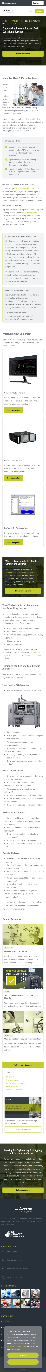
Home (4, 21)
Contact (39, 11)
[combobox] (38, 3)
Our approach (12, 1079)
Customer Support (14, 1277)
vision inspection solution (25, 188)
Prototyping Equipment (16, 1083)
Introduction (11, 1076)
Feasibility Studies (13, 1086)
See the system (13, 410)
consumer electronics (33, 655)
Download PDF (24, 1129)
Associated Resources (15, 1089)
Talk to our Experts (23, 1064)
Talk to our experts (23, 53)
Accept (23, 1355)
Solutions (14, 21)
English (36, 3)
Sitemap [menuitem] (7, 1321)
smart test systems (29, 212)
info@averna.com (14, 1260)
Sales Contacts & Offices (17, 1268)
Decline (23, 1362)
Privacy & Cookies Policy (16, 1346)
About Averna (12, 1251)
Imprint (23, 1369)
